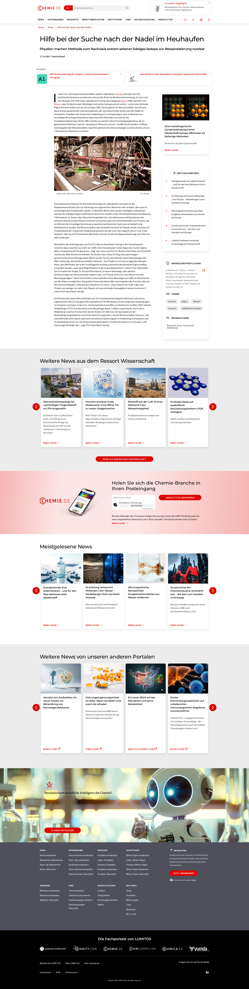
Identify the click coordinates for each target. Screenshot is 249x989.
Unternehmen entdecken (81, 855)
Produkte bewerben (107, 869)
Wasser (57, 104)
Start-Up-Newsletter (50, 864)
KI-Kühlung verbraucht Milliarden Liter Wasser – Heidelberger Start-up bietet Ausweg (188, 199)
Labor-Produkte (105, 860)
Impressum (45, 972)
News (129, 890)
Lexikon (101, 890)
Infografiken (103, 895)
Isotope (118, 94)
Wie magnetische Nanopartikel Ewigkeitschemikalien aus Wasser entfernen (188, 214)
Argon (124, 100)
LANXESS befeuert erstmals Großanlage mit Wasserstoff (185, 242)
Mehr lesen (118, 523)
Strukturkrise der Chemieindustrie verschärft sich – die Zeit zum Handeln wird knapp (188, 229)
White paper (132, 899)
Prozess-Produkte (106, 864)
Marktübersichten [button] (93, 19)
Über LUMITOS (72, 963)
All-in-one (131, 913)
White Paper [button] (115, 19)
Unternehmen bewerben (81, 869)
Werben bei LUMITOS (50, 963)
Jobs (128, 904)
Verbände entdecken (79, 864)
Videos (100, 904)
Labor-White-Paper (135, 860)
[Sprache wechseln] (201, 20)
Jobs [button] (128, 19)
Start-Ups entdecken (79, 860)
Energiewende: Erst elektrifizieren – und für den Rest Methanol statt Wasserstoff (188, 184)
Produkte (130, 895)
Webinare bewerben (49, 895)
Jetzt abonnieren (183, 873)
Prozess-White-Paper (137, 864)
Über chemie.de (91, 963)
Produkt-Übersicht (106, 874)
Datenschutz (71, 972)
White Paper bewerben (137, 869)
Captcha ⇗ (148, 509)
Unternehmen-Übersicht (81, 874)
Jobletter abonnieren (79, 895)
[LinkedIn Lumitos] (207, 972)
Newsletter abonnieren (180, 497)
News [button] (41, 19)
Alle (67, 8)
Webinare (131, 909)
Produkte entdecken (107, 855)
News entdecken (48, 855)
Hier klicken (136, 505)
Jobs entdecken (76, 890)
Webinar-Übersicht (49, 899)
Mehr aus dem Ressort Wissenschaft (124, 459)
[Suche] (127, 8)
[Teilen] (193, 20)
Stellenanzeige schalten (81, 899)
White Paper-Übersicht (137, 874)
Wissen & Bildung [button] (145, 19)
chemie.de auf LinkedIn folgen (184, 880)
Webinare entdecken (50, 890)
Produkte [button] (73, 19)
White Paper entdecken (137, 855)
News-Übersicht (48, 869)
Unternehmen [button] (56, 19)
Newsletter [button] (165, 19)
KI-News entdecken (62, 830)
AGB (58, 972)
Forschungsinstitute (107, 899)
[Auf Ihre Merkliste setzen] (185, 20)
